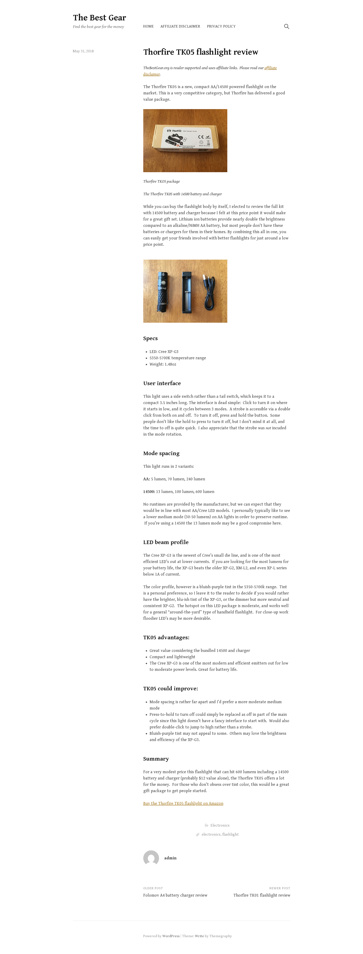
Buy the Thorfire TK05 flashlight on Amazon (183, 803)
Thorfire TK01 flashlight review (261, 895)
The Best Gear (99, 18)
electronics (211, 834)
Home (148, 26)
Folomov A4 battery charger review (175, 895)
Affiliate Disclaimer (180, 26)
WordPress (171, 936)
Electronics (220, 825)
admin (170, 858)
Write (199, 936)
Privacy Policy (221, 26)
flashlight (230, 834)
